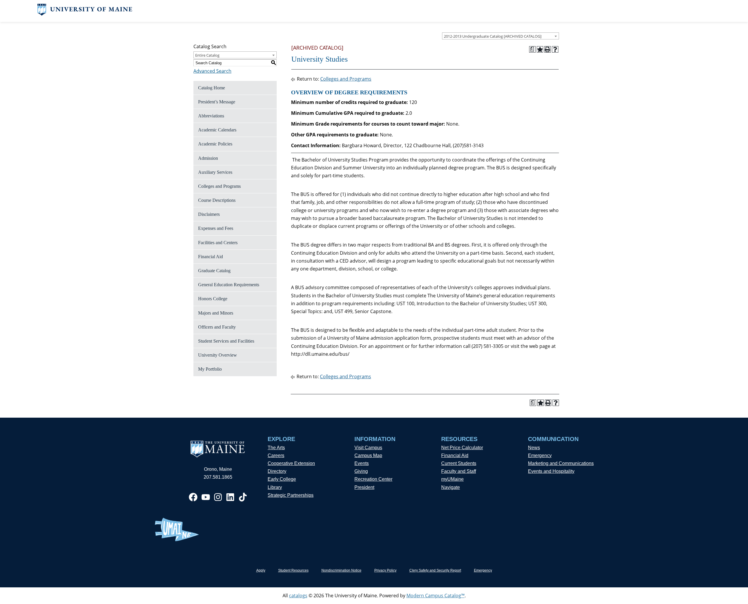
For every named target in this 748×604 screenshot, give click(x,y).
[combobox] (500, 35)
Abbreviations (211, 115)
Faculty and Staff (458, 471)
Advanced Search (212, 71)
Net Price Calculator (462, 447)
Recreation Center (373, 479)
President (364, 487)
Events (361, 463)
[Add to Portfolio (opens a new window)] (540, 49)
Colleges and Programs (219, 186)
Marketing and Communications (561, 463)
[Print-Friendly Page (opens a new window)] (547, 49)
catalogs (298, 595)
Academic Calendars (217, 129)
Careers (276, 455)
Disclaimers (209, 214)
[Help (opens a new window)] (555, 49)
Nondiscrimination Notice (341, 570)
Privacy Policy (385, 570)
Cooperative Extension (291, 463)
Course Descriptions (217, 200)
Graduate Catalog (214, 270)
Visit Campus (368, 447)
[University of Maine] (84, 14)
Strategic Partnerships (291, 495)
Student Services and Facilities (226, 341)
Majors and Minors (215, 312)
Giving (361, 471)
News (534, 447)
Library (275, 487)
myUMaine (452, 479)
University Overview (217, 355)
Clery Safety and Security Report (435, 570)
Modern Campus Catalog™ (435, 595)
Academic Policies (215, 143)
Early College (282, 479)
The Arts (276, 447)
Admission (208, 158)
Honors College (212, 298)
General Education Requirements (228, 284)
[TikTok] (242, 497)
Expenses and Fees (215, 228)
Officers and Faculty (217, 326)
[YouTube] (205, 497)
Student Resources (293, 570)
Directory (277, 471)
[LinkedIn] (230, 497)
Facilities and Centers (218, 242)
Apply (260, 570)
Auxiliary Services (215, 172)
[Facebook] (193, 497)
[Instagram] (218, 497)
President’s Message (216, 101)
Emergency (540, 455)
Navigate (450, 487)
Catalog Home (211, 87)
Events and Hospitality (551, 471)
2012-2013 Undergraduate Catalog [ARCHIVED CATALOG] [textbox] (492, 36)
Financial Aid (210, 256)
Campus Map (368, 455)
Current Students (458, 463)
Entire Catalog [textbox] (207, 55)
